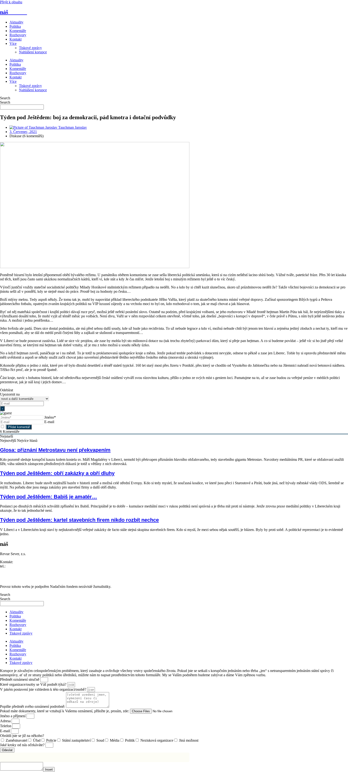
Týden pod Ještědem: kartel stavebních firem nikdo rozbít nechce (79, 520)
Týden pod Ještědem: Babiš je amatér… (48, 497)
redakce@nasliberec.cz (17, 570)
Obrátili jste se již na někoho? (22, 736)
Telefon (6, 726)
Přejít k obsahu (11, 2)
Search (5, 98)
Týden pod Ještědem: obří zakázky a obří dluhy (57, 473)
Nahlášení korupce (33, 52)
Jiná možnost (188, 740)
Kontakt (15, 39)
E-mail (49, 422)
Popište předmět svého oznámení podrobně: (33, 706)
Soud (100, 740)
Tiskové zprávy (30, 48)
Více (13, 43)
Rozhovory (17, 35)
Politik (130, 740)
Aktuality (16, 22)
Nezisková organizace (156, 740)
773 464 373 (15, 566)
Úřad (36, 740)
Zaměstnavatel (16, 740)
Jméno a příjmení (13, 716)
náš (13, 12)
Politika (15, 26)
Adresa (6, 721)
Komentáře (17, 31)
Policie (51, 740)
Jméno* (50, 417)
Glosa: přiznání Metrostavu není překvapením (55, 450)
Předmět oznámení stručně (20, 679)
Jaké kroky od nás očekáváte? (22, 745)
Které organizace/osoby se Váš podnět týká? (33, 684)
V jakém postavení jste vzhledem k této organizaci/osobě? (43, 689)
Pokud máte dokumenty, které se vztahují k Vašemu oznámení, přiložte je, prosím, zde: (65, 711)
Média (114, 740)
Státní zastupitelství (76, 740)
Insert (49, 769)
